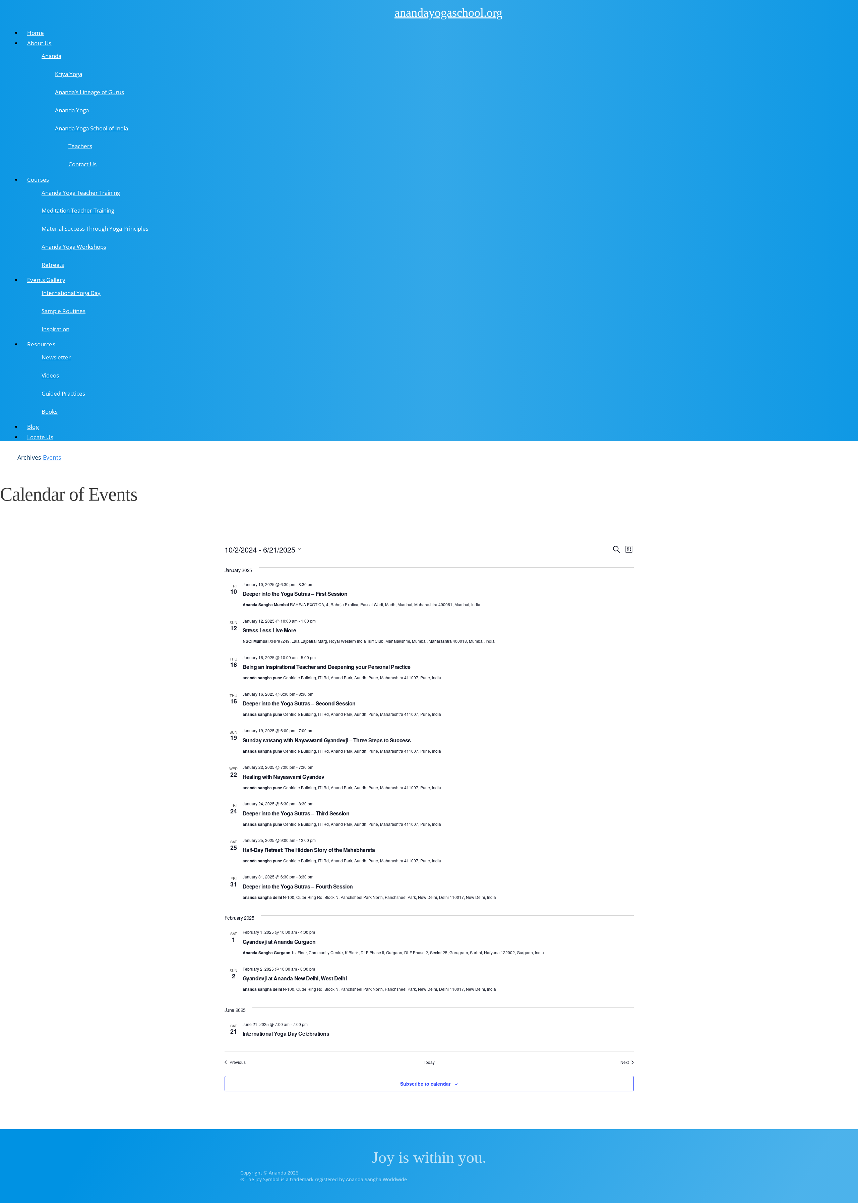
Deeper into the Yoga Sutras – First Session (295, 593)
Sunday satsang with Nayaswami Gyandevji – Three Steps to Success (327, 740)
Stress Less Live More (269, 630)
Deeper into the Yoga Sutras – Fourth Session (298, 886)
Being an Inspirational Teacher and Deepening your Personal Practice (327, 667)
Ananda (382, 12)
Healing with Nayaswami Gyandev (283, 777)
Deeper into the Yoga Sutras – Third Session (296, 813)
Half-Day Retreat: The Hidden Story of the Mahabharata (309, 850)
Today (429, 1062)
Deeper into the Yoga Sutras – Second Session (299, 703)
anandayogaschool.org (448, 12)
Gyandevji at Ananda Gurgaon (279, 942)
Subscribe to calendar (425, 1083)
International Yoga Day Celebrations (286, 1033)
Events (52, 457)
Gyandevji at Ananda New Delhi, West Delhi (295, 978)
